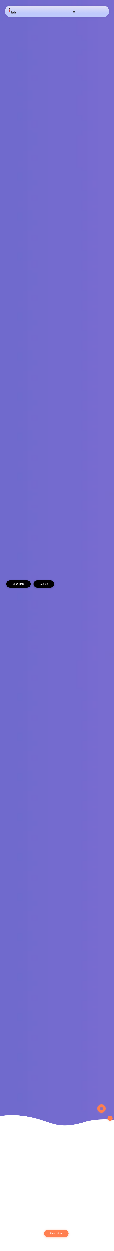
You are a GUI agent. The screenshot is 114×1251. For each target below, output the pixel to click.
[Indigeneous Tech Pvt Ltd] (14, 11)
